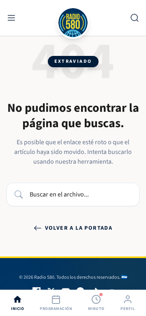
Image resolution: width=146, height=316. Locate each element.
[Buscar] (135, 18)
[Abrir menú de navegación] (11, 18)
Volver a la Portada (79, 228)
